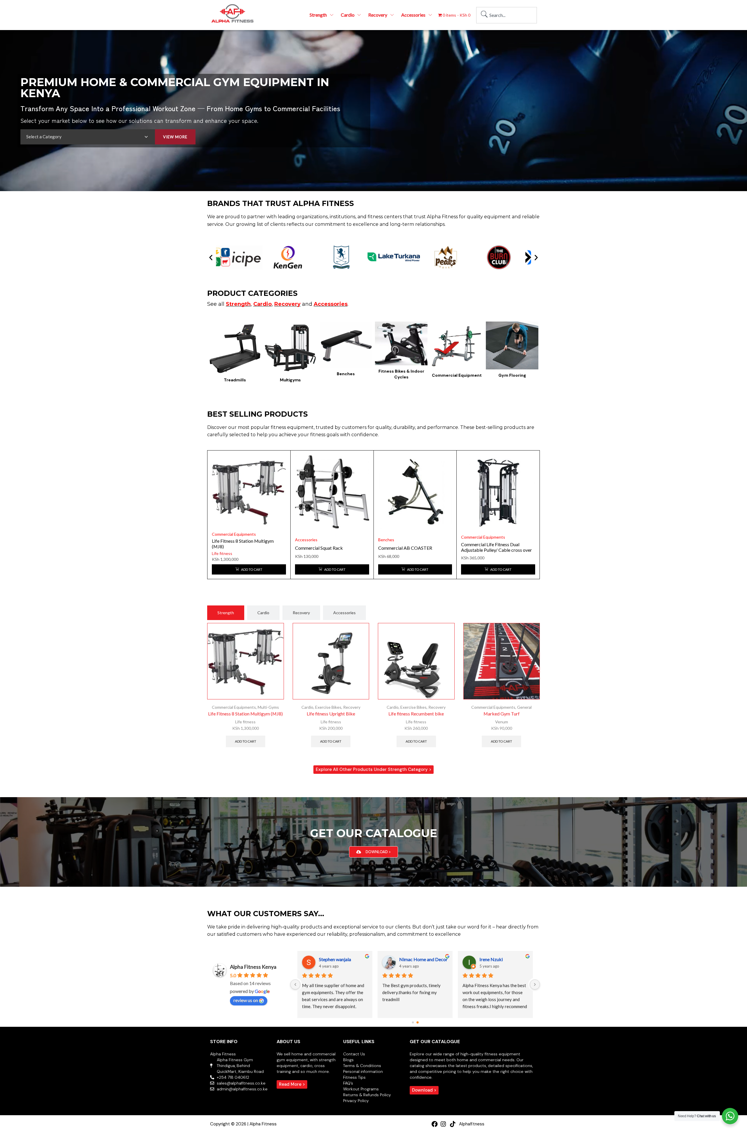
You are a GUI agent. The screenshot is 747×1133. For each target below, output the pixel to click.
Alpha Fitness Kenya (253, 966)
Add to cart (245, 741)
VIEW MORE (175, 137)
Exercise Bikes (328, 707)
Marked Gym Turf (502, 713)
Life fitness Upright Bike (331, 713)
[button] (210, 257)
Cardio (307, 707)
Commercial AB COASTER (405, 548)
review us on (245, 1000)
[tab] (225, 612)
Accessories (306, 539)
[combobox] (506, 15)
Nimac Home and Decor (423, 959)
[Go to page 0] (413, 1023)
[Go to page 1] (417, 1022)
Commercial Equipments (234, 534)
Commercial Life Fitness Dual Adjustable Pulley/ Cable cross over (496, 547)
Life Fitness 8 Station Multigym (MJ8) (245, 713)
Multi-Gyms (268, 707)
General (524, 707)
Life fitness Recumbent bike (416, 713)
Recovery (351, 707)
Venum (501, 721)
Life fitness (222, 553)
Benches (386, 539)
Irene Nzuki (491, 959)
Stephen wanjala (335, 959)
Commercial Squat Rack (319, 548)
